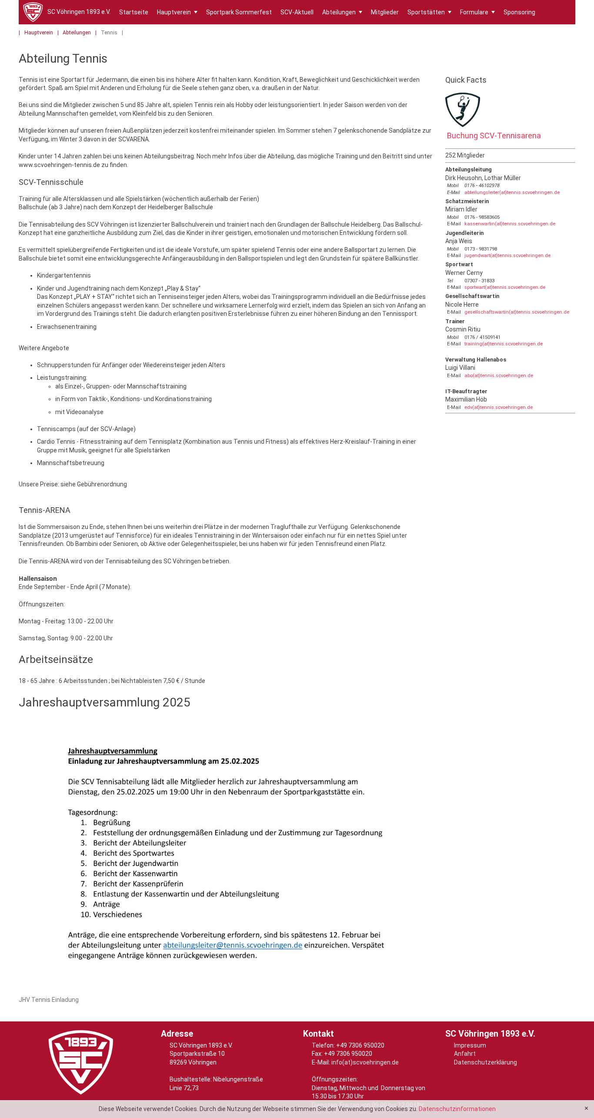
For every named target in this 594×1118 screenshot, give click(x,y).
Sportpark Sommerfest (239, 12)
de (548, 255)
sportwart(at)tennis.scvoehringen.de (504, 287)
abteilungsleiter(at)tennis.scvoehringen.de (512, 192)
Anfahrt (465, 1053)
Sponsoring (519, 12)
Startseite (133, 12)
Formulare (477, 12)
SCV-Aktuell (297, 12)
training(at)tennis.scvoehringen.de (503, 344)
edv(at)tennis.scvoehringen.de (498, 407)
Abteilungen (342, 12)
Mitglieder (385, 12)
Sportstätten (429, 12)
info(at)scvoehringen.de (365, 1062)
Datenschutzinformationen (457, 1108)
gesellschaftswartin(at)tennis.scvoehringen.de (516, 312)
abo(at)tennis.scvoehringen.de (498, 375)
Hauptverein (177, 12)
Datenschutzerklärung (485, 1062)
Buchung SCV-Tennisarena (493, 135)
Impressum (470, 1045)
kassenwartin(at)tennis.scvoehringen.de (509, 224)
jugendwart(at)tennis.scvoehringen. (504, 255)
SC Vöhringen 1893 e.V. (78, 11)
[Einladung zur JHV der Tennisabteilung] (226, 858)
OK (586, 1108)
